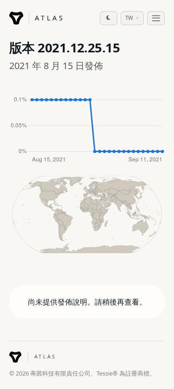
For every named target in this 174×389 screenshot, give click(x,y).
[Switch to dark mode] (108, 18)
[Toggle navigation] (156, 18)
